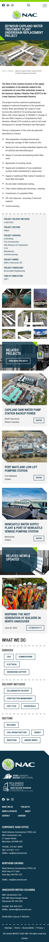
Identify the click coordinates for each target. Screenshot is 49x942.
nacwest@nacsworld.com (20, 909)
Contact (6, 816)
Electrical (12, 664)
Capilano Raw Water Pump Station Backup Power (23, 411)
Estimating (8, 239)
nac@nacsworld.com (18, 853)
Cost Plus (11, 706)
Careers (22, 816)
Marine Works (31, 740)
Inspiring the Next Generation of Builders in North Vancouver (23, 618)
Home (4, 71)
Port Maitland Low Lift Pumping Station (21, 468)
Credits (24, 938)
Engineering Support (17, 672)
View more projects (18, 361)
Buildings (11, 725)
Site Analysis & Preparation (16, 245)
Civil (6, 248)
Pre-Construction (11, 242)
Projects (10, 71)
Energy (37, 732)
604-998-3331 (16, 906)
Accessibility (28, 928)
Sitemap (8, 928)
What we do (7, 807)
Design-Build (30, 706)
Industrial (12, 740)
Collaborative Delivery (18, 691)
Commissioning (11, 254)
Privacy (40, 928)
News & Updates (9, 811)
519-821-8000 (16, 847)
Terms (17, 928)
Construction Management (20, 698)
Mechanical (9, 251)
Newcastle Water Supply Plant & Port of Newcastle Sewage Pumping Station (23, 527)
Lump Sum (8, 222)
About (28, 811)
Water (6, 230)
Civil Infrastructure (17, 732)
